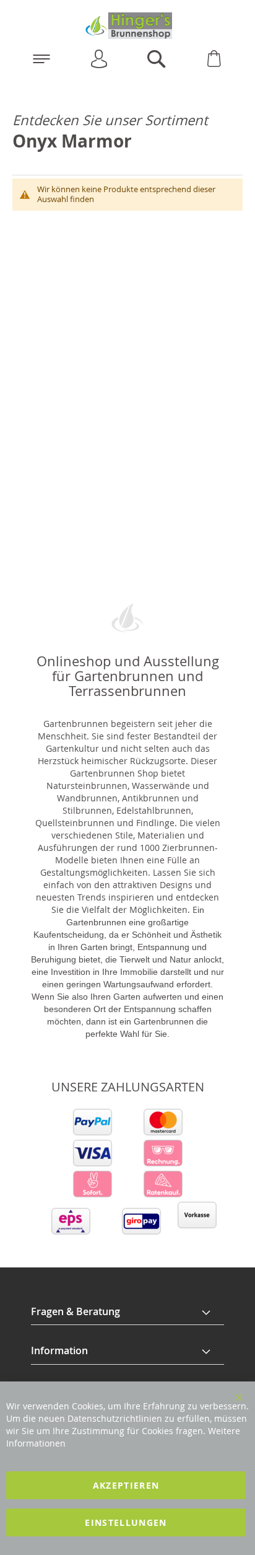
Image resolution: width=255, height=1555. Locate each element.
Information (59, 1350)
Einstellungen (126, 1522)
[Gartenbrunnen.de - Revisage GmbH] (127, 25)
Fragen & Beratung (75, 1311)
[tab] (127, 1312)
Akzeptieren (126, 1485)
